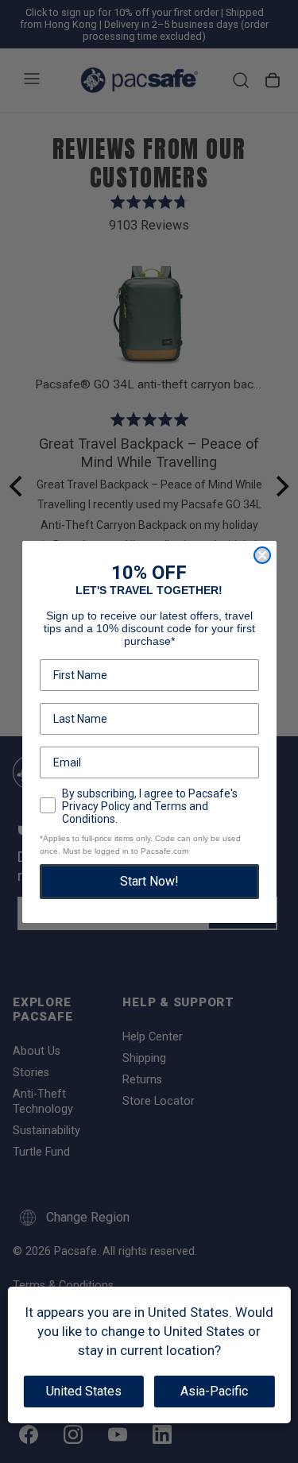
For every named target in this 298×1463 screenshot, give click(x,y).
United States (84, 1391)
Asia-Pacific (214, 1391)
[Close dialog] (262, 555)
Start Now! (149, 881)
